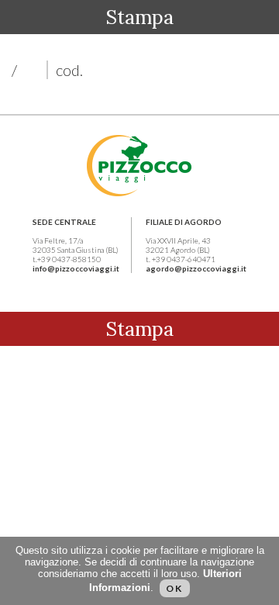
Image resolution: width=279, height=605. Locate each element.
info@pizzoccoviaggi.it (76, 268)
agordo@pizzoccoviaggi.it (196, 268)
